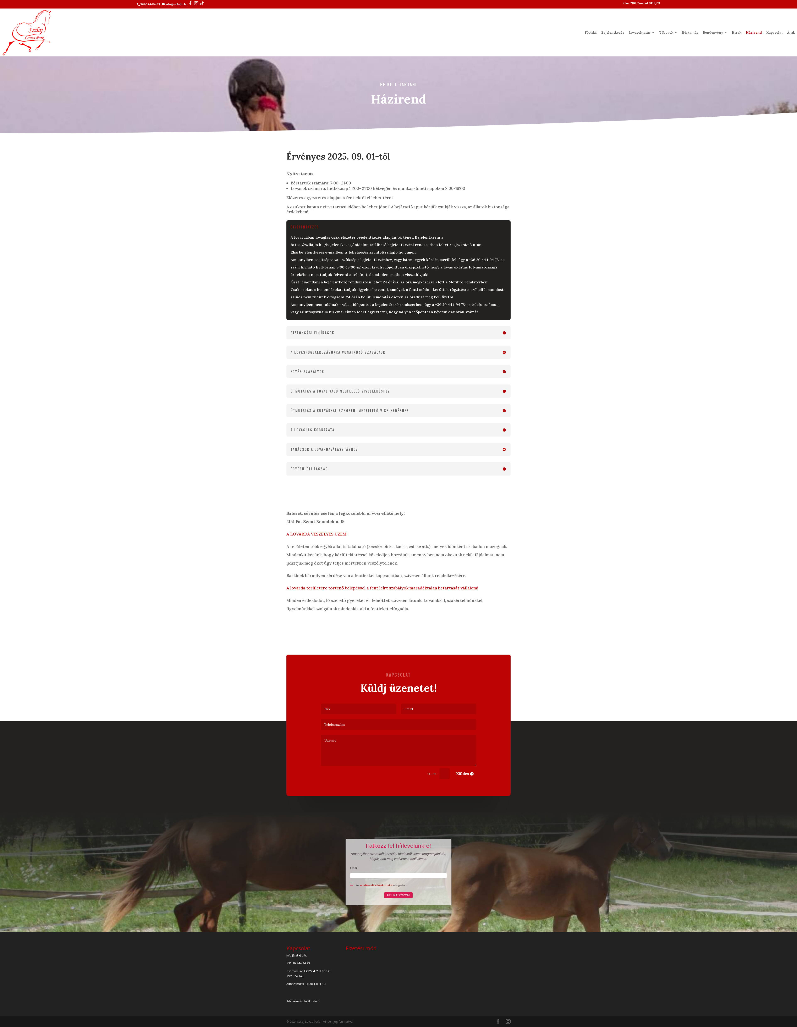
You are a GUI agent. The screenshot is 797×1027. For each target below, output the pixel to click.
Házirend (754, 32)
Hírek (736, 32)
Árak (791, 32)
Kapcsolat (774, 32)
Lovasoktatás (639, 32)
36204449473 (150, 4)
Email (353, 868)
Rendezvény (713, 32)
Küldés (462, 773)
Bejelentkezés (612, 32)
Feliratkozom (398, 895)
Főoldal (591, 32)
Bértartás (690, 32)
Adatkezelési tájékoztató (303, 1001)
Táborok (666, 32)
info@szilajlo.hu (176, 4)
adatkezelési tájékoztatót (376, 885)
